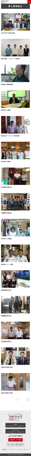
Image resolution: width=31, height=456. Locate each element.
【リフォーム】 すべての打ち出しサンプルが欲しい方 (15, 431)
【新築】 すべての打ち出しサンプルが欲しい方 (15, 425)
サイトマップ (12, 449)
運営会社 (5, 449)
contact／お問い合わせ (16, 444)
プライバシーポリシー (22, 449)
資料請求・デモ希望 (15, 440)
